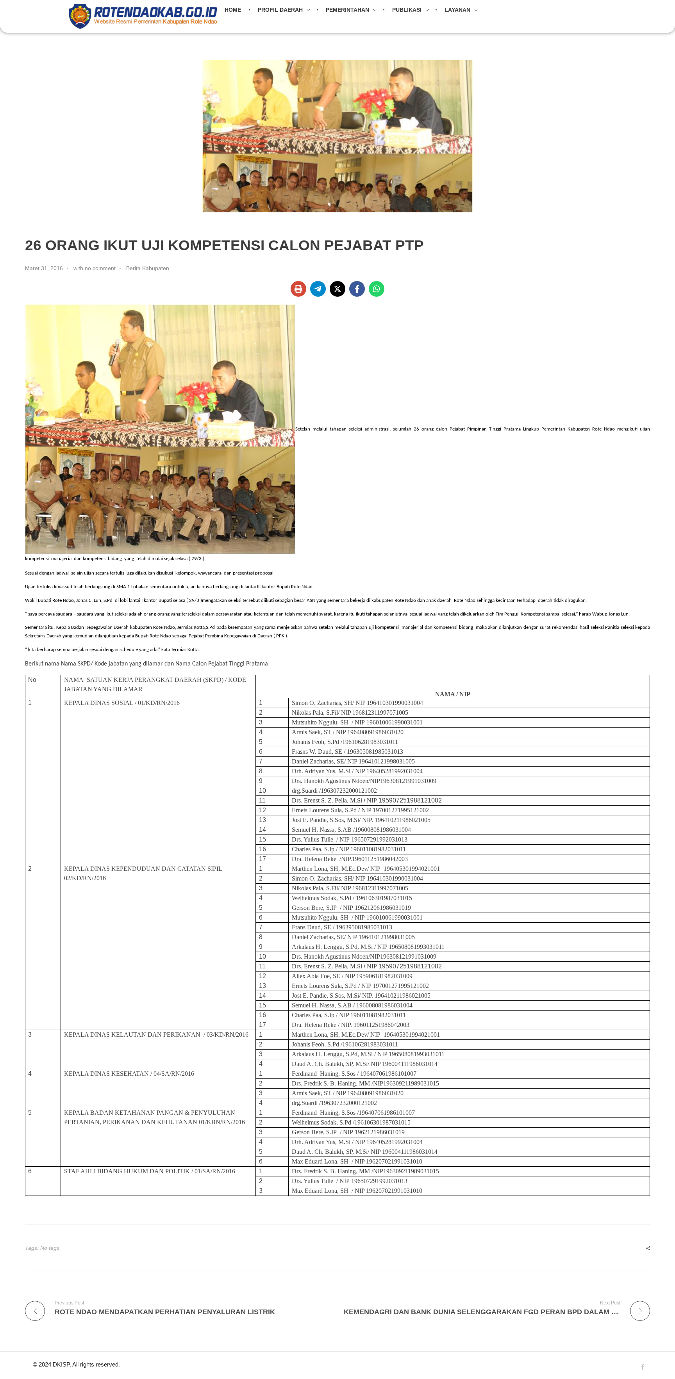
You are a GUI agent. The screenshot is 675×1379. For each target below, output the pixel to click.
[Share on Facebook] (357, 289)
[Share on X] (337, 289)
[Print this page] (298, 289)
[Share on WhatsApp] (376, 289)
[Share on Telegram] (318, 289)
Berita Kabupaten (147, 268)
